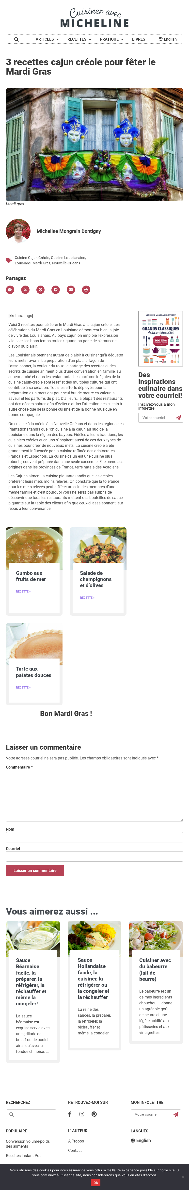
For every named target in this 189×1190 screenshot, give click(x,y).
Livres (138, 39)
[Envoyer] (178, 418)
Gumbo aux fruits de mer (31, 576)
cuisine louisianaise (68, 258)
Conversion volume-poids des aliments (28, 1144)
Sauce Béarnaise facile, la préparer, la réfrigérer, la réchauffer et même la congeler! (31, 982)
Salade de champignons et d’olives (96, 579)
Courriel (13, 849)
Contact (75, 1150)
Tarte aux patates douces (33, 672)
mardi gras (41, 263)
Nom (10, 829)
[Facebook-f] (70, 1114)
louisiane (23, 263)
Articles (45, 39)
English (170, 39)
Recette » (23, 591)
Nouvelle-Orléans (66, 263)
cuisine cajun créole (32, 258)
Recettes (76, 39)
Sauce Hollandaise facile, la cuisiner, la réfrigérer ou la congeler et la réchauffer (93, 978)
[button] (10, 290)
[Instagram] (82, 1114)
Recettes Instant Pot (23, 1155)
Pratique (109, 39)
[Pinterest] (94, 1114)
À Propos (76, 1141)
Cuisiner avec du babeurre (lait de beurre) (155, 969)
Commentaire (19, 767)
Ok (96, 1183)
